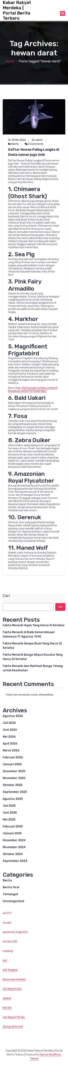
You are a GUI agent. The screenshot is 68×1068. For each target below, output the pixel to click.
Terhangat (10, 894)
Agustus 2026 (13, 716)
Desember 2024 (14, 840)
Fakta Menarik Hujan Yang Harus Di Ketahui (33, 625)
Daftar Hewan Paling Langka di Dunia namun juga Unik (33, 152)
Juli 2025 (9, 805)
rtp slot (7, 922)
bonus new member (14, 979)
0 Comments (36, 144)
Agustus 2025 (13, 799)
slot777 (7, 913)
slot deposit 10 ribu (14, 1017)
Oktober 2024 (13, 854)
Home (9, 61)
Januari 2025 (12, 833)
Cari (6, 596)
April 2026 (10, 743)
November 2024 (14, 847)
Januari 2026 (12, 764)
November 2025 (14, 778)
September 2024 (15, 861)
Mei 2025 (9, 819)
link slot (7, 1007)
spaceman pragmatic (15, 932)
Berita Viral (11, 887)
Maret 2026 (11, 750)
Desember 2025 (14, 771)
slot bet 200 (10, 941)
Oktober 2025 (12, 785)
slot (5, 960)
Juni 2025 (10, 812)
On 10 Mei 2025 (17, 140)
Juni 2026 (10, 729)
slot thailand (10, 970)
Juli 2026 (9, 723)
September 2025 (15, 792)
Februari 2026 (13, 757)
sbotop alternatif (13, 1026)
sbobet (7, 998)
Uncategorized (13, 901)
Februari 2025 (13, 826)
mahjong (8, 951)
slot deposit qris (12, 988)
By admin (37, 140)
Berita (15, 144)
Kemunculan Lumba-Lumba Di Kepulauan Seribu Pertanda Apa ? (32, 389)
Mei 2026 (9, 736)
